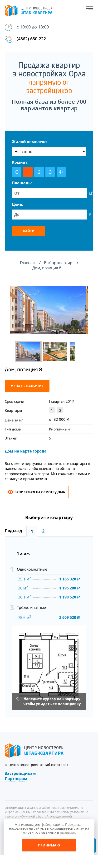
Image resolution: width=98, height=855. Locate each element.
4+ (61, 172)
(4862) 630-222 (31, 39)
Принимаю (49, 845)
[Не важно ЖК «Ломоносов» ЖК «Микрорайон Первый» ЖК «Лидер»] (49, 151)
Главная (27, 262)
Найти (28, 231)
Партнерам (16, 778)
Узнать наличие (27, 385)
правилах (68, 832)
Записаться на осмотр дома (40, 492)
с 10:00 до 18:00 (33, 27)
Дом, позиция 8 (47, 268)
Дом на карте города (26, 451)
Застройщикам (20, 773)
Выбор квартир (58, 262)
